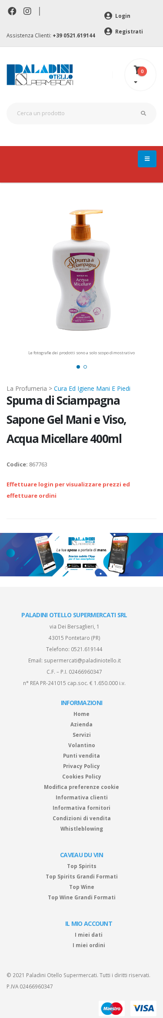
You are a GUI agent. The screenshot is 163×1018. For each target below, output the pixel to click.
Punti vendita (81, 755)
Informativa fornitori (81, 807)
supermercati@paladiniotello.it (82, 660)
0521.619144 (87, 648)
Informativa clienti (82, 797)
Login (122, 15)
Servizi (82, 734)
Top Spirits (81, 865)
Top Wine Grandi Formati (82, 897)
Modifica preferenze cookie (81, 786)
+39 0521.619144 (74, 35)
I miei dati (89, 934)
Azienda (81, 724)
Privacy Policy (81, 765)
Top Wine (81, 886)
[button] (78, 367)
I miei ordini (89, 944)
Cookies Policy (81, 776)
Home (81, 713)
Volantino (81, 745)
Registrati (128, 31)
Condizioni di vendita (82, 818)
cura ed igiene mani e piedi (92, 388)
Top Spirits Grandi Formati (82, 876)
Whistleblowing (81, 828)
